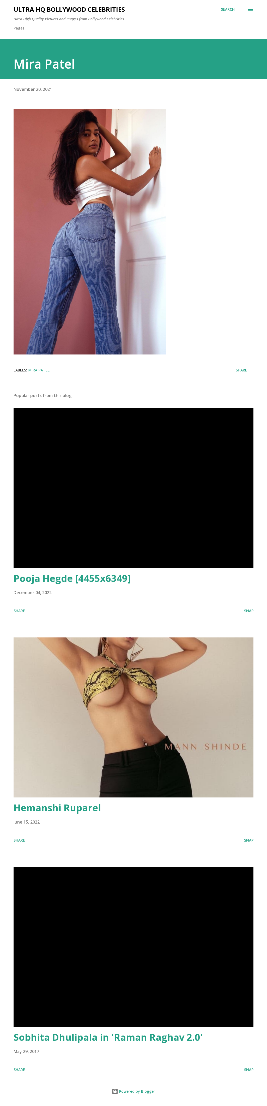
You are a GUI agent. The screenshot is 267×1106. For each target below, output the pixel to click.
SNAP (248, 610)
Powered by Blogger (136, 1091)
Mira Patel (39, 370)
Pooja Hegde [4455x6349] (72, 578)
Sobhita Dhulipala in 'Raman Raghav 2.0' (108, 1037)
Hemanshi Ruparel (57, 807)
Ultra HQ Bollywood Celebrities (69, 9)
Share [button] (241, 370)
